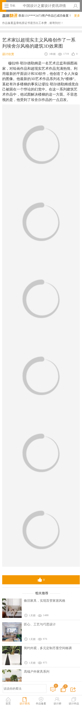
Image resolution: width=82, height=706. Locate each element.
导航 (12, 5)
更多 (77, 15)
